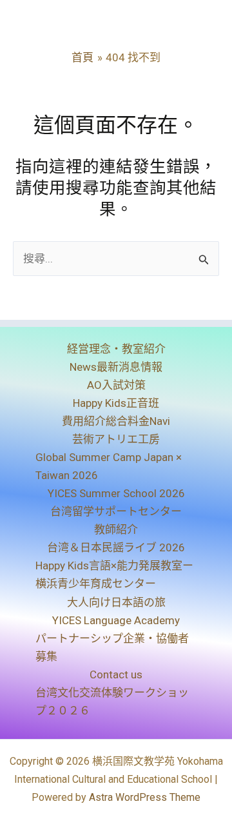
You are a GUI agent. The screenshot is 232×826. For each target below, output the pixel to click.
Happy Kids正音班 (116, 403)
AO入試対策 (116, 385)
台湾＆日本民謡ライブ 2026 (116, 547)
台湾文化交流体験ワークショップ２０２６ (112, 701)
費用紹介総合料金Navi (116, 421)
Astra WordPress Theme (144, 797)
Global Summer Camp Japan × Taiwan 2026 (108, 466)
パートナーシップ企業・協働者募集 (112, 647)
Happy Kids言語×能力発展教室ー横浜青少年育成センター (114, 574)
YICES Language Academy (116, 620)
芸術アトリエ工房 (116, 439)
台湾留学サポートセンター (116, 511)
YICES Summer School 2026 (116, 493)
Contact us (116, 674)
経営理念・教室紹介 (116, 348)
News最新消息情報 (116, 366)
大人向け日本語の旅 (116, 602)
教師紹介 (116, 529)
